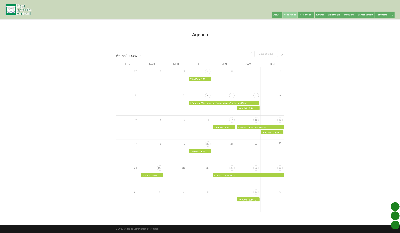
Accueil (276, 14)
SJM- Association (233, 127)
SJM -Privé (230, 175)
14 (231, 119)
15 (256, 119)
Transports (349, 14)
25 (159, 168)
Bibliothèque (334, 14)
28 (231, 168)
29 (256, 168)
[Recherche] (392, 15)
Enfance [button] (320, 14)
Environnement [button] (365, 14)
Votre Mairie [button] (290, 14)
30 (207, 71)
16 (280, 119)
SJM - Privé (254, 108)
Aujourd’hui (266, 54)
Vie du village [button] (306, 14)
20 (207, 143)
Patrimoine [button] (382, 14)
